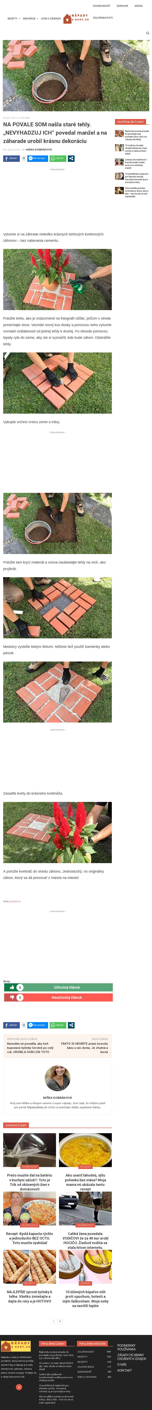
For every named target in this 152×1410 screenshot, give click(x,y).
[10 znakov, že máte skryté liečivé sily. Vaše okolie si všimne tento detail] (119, 147)
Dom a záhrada (21, 117)
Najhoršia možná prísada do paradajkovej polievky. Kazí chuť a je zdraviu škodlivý (56, 1355)
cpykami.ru (15, 901)
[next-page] (60, 1321)
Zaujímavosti (85, 1225)
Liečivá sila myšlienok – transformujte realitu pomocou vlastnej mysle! (56, 1377)
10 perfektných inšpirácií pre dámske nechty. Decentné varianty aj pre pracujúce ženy (54, 1388)
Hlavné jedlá (30, 1225)
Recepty (30, 1283)
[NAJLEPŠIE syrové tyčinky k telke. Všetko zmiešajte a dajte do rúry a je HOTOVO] (29, 1267)
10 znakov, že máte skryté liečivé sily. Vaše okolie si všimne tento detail (56, 1366)
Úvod (6, 117)
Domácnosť (29, 1166)
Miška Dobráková (39, 150)
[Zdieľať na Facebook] (11, 158)
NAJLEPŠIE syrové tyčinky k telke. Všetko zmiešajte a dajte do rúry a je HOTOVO (29, 1296)
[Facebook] (19, 1387)
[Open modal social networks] (71, 158)
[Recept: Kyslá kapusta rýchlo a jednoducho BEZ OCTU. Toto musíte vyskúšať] (29, 1208)
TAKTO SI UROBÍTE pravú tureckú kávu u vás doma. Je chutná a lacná (84, 1048)
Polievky (85, 1166)
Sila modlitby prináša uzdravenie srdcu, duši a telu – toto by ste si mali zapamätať (56, 1399)
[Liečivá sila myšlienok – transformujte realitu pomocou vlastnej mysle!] (119, 162)
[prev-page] (53, 1321)
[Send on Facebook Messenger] (37, 158)
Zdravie (85, 1283)
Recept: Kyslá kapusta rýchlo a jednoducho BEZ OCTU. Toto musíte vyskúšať (29, 1238)
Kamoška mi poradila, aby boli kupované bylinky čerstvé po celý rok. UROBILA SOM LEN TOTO (30, 1048)
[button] (147, 33)
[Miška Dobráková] (57, 1078)
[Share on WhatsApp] (58, 158)
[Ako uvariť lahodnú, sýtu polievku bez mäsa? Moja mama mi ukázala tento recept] (85, 1150)
